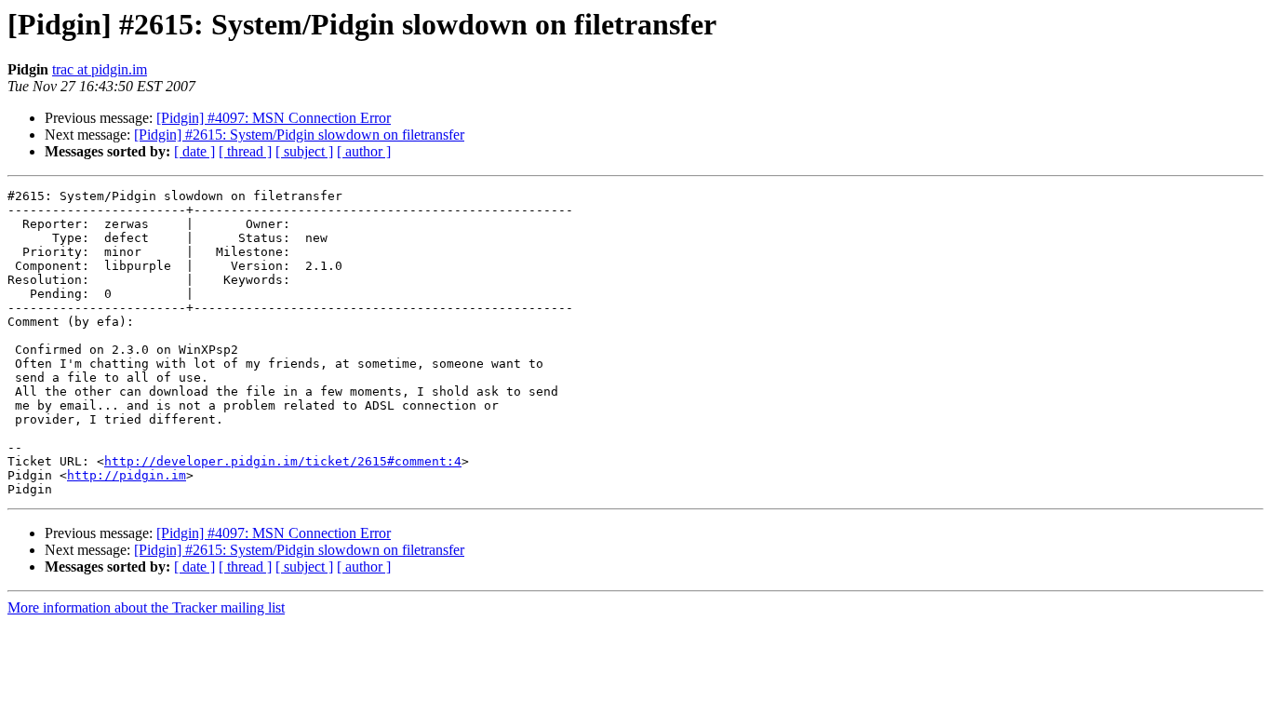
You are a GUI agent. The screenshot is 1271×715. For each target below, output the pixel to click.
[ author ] (364, 151)
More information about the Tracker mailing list (146, 607)
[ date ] (194, 151)
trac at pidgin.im (99, 69)
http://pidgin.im (126, 475)
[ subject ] (304, 151)
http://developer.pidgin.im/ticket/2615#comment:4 (283, 461)
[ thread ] (245, 151)
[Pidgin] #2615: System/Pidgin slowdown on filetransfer (299, 134)
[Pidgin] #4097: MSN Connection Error (273, 118)
